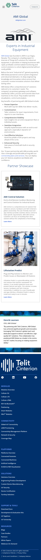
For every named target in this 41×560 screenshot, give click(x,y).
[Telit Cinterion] (12, 4)
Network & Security (8, 435)
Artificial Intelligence (8, 463)
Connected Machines (8, 460)
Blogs (3, 530)
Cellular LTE (5, 396)
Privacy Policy (21, 553)
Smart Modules (6, 410)
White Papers (6, 540)
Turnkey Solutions (7, 494)
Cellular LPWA (6, 400)
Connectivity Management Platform (14, 431)
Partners (4, 537)
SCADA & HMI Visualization (10, 467)
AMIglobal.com (21, 20)
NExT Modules (6, 414)
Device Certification (8, 491)
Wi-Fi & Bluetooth (8, 403)
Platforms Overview (8, 453)
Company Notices (25, 556)
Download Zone (7, 509)
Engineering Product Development (13, 480)
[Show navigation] (3, 7)
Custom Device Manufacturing (12, 484)
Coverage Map (6, 438)
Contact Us (35, 7)
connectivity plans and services (12, 156)
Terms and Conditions (10, 556)
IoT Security (5, 487)
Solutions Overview (8, 477)
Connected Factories (8, 456)
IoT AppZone (5, 516)
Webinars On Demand (9, 544)
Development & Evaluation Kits (12, 512)
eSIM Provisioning (7, 428)
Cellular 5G (5, 393)
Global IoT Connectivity (9, 424)
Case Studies (5, 533)
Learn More (8, 297)
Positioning (5, 407)
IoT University (6, 519)
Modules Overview (8, 390)
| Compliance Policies (8, 553)
